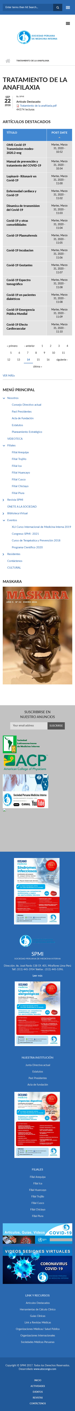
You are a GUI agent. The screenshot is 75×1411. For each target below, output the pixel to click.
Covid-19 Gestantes (19, 265)
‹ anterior (29, 346)
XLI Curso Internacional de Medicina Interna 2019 (41, 527)
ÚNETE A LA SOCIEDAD (22, 506)
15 (38, 360)
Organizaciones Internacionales (37, 1335)
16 (48, 360)
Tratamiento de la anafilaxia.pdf (38, 105)
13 (18, 360)
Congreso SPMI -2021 (25, 534)
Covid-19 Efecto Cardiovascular (17, 326)
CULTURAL (14, 567)
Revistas (38, 1398)
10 (53, 353)
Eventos (12, 520)
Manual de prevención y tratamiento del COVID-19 (24, 163)
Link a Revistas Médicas (38, 1322)
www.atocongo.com (45, 1369)
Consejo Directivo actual (26, 404)
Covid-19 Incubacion (20, 250)
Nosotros (13, 398)
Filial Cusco (19, 479)
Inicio (8, 60)
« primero (12, 346)
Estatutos (17, 425)
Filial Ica (16, 466)
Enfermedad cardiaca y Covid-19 (21, 193)
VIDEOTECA (15, 439)
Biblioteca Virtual (17, 513)
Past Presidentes (22, 411)
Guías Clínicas (37, 1316)
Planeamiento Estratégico (27, 432)
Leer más (37, 976)
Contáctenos (14, 561)
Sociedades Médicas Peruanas (37, 1342)
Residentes (13, 554)
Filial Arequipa (20, 452)
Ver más (8, 376)
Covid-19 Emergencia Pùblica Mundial (21, 311)
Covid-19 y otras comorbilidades (17, 222)
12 (8, 360)
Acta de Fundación (22, 418)
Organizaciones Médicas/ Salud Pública (38, 1329)
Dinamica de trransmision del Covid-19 (23, 208)
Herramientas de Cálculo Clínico (38, 1309)
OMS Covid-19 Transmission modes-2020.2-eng (20, 149)
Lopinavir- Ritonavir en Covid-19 (21, 178)
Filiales (11, 445)
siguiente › (62, 360)
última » (37, 366)
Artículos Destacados (38, 1303)
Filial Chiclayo (20, 486)
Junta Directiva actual (37, 1065)
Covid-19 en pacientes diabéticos (21, 297)
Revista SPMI (15, 500)
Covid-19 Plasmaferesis (22, 235)
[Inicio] (37, 37)
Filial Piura (18, 493)
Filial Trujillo (19, 459)
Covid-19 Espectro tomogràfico (19, 282)
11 (63, 353)
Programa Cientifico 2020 (27, 547)
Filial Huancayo (21, 472)
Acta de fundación (37, 1085)
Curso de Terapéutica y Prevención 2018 (36, 540)
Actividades (38, 1386)
